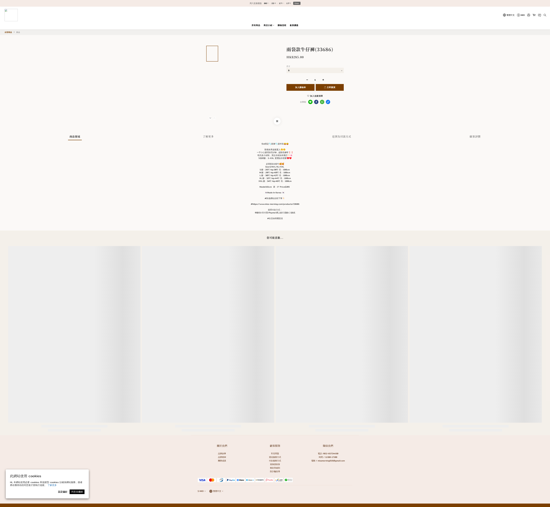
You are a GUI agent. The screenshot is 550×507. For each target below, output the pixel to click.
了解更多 (52, 485)
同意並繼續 (77, 492)
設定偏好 (62, 492)
